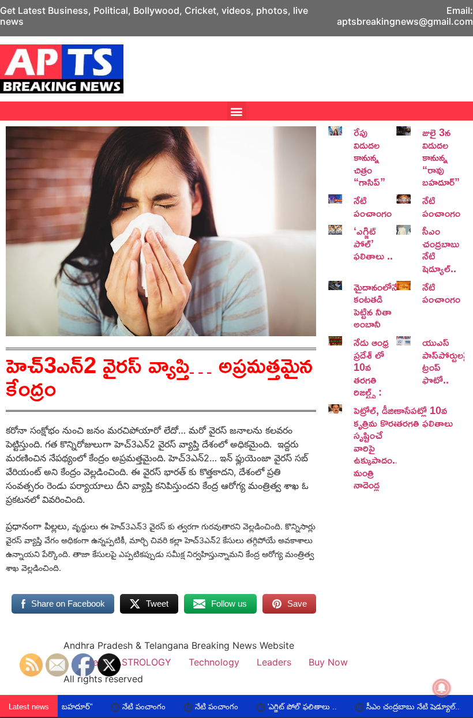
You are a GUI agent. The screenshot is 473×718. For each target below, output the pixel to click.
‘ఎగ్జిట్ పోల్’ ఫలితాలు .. (373, 243)
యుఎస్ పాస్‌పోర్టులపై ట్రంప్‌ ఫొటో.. (446, 360)
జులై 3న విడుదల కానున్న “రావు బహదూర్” (441, 156)
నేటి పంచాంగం (373, 206)
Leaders (274, 662)
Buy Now (328, 662)
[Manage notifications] (442, 688)
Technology (214, 662)
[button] (236, 111)
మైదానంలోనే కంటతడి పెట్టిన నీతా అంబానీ (376, 305)
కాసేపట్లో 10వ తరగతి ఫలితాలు (424, 416)
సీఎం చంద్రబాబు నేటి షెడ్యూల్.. (440, 249)
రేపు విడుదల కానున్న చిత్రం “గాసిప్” (369, 156)
